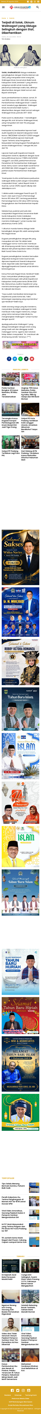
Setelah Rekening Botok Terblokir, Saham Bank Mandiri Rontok (29, 1308)
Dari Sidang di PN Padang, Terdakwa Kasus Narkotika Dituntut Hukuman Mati (30, 455)
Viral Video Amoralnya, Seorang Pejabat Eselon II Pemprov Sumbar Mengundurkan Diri (13, 1214)
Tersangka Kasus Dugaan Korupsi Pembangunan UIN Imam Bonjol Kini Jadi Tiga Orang (10, 422)
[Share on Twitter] (15, 359)
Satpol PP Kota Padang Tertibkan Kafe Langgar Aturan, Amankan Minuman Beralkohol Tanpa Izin (29, 425)
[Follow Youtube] (38, 1)
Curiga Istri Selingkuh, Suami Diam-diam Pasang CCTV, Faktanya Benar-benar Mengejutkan (30, 1280)
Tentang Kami (31, 1395)
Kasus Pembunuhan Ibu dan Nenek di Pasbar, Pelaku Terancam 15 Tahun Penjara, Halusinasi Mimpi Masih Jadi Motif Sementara (11, 1372)
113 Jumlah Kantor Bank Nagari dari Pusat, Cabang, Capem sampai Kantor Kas (14, 1240)
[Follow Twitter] (31, 1)
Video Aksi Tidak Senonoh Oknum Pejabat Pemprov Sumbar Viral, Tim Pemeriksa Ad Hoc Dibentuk (10, 1339)
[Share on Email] (32, 359)
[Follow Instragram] (23, 1390)
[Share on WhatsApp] (20, 359)
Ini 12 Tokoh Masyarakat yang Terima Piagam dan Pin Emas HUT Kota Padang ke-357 (14, 1227)
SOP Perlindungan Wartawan (20, 1402)
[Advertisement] (20, 485)
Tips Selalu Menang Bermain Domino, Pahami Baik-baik (13, 1185)
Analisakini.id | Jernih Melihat (23, 1409)
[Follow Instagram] (34, 1)
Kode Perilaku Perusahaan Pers (20, 1405)
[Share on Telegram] (26, 359)
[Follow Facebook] (28, 1)
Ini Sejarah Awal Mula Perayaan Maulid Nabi (9, 1277)
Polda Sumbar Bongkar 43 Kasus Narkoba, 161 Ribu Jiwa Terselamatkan (10, 392)
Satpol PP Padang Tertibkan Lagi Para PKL (11, 453)
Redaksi (7, 1395)
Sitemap (18, 1395)
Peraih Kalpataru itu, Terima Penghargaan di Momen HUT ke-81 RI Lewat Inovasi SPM (14, 1200)
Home (4, 18)
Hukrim (11, 18)
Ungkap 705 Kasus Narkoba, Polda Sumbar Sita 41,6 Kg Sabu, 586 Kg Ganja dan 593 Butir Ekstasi (30, 393)
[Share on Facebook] (9, 359)
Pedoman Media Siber (20, 1398)
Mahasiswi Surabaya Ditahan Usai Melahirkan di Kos (29, 1367)
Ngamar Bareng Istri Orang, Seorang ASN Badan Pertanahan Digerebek (10, 1309)
